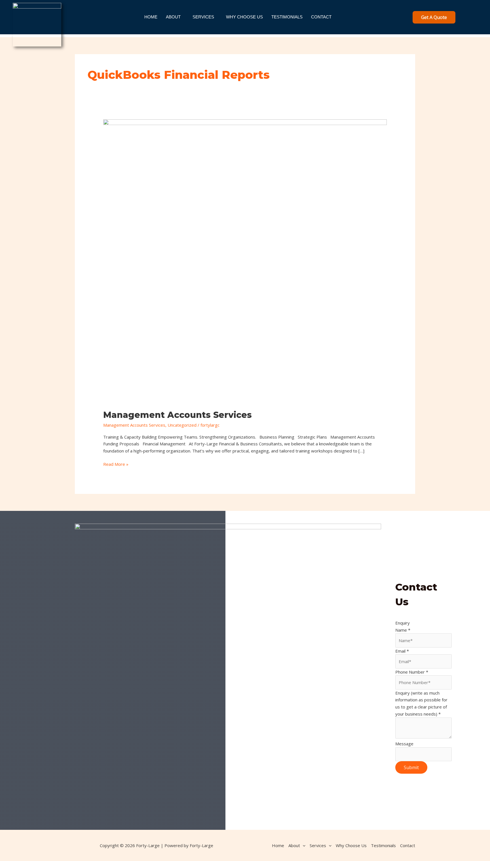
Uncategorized (182, 425)
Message (404, 743)
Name (402, 630)
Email (402, 651)
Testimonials (287, 16)
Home (150, 16)
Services (203, 16)
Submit (411, 767)
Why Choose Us (244, 16)
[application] (302, 845)
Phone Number (411, 672)
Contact (321, 16)
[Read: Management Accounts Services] (245, 260)
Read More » (115, 464)
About (173, 16)
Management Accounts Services (177, 415)
